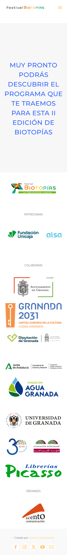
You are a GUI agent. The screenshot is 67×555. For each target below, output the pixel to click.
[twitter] (33, 547)
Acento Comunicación (41, 537)
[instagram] (24, 547)
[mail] (51, 547)
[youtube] (42, 547)
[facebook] (15, 547)
